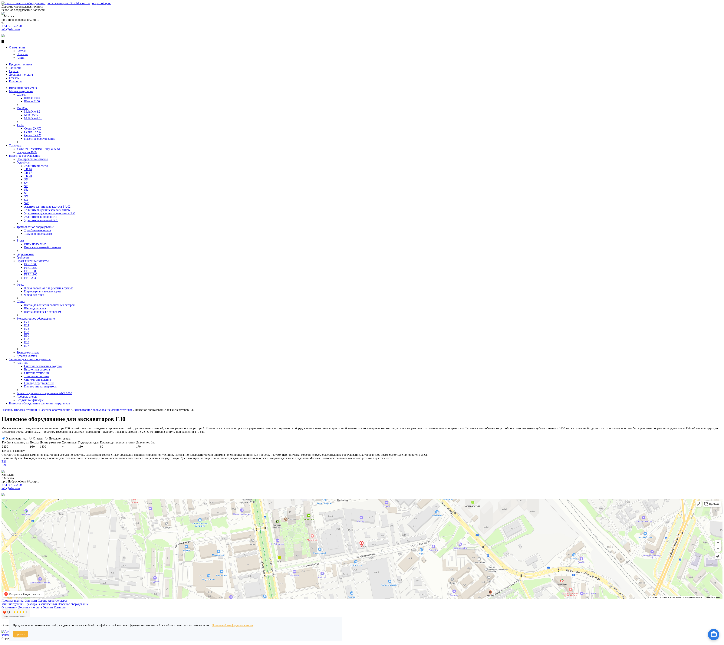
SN (26, 196)
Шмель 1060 (32, 98)
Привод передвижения (39, 383)
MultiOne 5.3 (32, 115)
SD (26, 179)
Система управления (37, 379)
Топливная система (36, 376)
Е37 (26, 345)
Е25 (26, 328)
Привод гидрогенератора (40, 386)
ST (26, 193)
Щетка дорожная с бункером (42, 311)
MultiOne (22, 108)
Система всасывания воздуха (43, 366)
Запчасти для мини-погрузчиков (30, 359)
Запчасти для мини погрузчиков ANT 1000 (44, 393)
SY (26, 182)
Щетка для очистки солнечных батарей (49, 305)
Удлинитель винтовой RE (40, 216)
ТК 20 (28, 176)
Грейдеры (23, 257)
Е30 (26, 335)
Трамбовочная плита (37, 230)
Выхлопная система (37, 369)
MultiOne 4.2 (32, 111)
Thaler (20, 125)
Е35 (26, 342)
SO (26, 199)
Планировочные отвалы (32, 159)
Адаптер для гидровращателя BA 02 (47, 206)
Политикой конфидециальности (232, 625)
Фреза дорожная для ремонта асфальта (48, 288)
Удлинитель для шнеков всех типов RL (49, 210)
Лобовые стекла (27, 396)
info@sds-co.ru (11, 29)
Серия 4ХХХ (32, 135)
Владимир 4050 (27, 152)
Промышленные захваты (33, 260)
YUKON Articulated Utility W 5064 (38, 148)
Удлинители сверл (36, 165)
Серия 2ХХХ (32, 128)
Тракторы (15, 145)
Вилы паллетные (35, 243)
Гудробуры (23, 162)
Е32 (26, 339)
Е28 (26, 332)
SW (26, 203)
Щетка (21, 301)
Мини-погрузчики (21, 91)
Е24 (26, 325)
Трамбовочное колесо (38, 233)
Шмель (21, 94)
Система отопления (36, 372)
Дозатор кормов (27, 355)
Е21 (26, 322)
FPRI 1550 (30, 267)
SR (26, 189)
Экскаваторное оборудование (36, 318)
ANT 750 (22, 362)
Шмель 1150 (32, 101)
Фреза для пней (34, 294)
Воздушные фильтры (30, 400)
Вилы (20, 240)
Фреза (20, 284)
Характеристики (17, 438)
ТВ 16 (28, 169)
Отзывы (38, 438)
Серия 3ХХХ (32, 131)
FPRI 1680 (30, 271)
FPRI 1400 (30, 264)
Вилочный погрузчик (23, 87)
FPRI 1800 (30, 274)
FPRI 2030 (30, 277)
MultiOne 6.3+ (33, 118)
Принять (20, 634)
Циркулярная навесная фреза (42, 291)
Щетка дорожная (35, 308)
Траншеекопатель (28, 352)
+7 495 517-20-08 (12, 26)
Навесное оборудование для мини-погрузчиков (39, 403)
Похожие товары (60, 438)
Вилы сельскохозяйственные (42, 247)
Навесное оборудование (39, 138)
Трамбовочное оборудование (35, 227)
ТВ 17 (28, 172)
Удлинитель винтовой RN (41, 220)
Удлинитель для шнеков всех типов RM (49, 213)
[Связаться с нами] (713, 634)
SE (26, 186)
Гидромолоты (25, 254)
